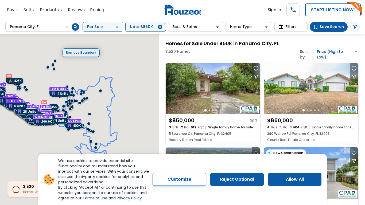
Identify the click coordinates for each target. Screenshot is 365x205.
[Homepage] (182, 9)
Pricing (97, 10)
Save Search (332, 26)
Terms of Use (95, 198)
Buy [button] (11, 10)
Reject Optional (237, 179)
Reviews (76, 10)
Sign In (274, 10)
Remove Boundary (81, 52)
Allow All (295, 179)
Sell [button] (28, 10)
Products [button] (50, 10)
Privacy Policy (129, 198)
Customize (179, 179)
